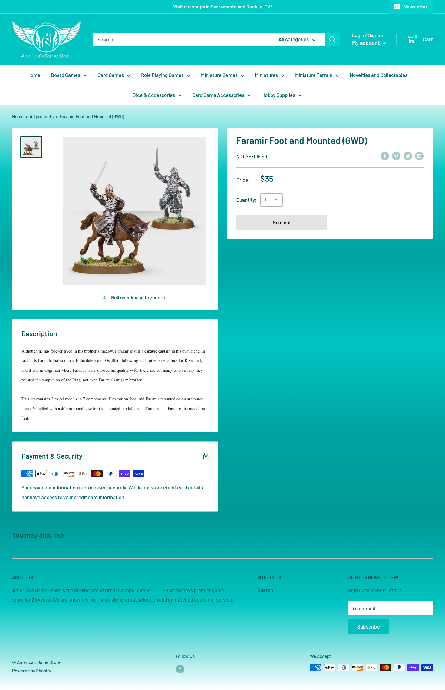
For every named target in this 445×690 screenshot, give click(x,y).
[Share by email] (419, 156)
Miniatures (266, 75)
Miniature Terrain (313, 75)
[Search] (332, 39)
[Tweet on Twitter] (408, 156)
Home (33, 75)
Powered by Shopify (31, 670)
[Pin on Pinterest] (396, 156)
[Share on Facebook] (385, 156)
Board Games (65, 75)
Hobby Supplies (278, 95)
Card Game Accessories (218, 95)
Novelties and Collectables (378, 75)
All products (42, 116)
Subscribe (368, 626)
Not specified (251, 156)
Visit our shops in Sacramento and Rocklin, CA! (222, 6)
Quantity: (246, 199)
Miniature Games (219, 75)
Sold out (282, 222)
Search (265, 590)
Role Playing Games (162, 75)
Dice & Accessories (154, 95)
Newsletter (415, 6)
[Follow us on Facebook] (180, 668)
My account (366, 42)
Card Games (110, 75)
